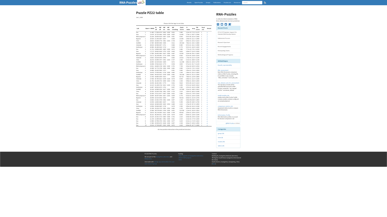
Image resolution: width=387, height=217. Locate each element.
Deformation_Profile (224, 115)
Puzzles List (227, 2)
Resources (237, 2)
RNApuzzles (148, 159)
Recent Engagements (224, 46)
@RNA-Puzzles (230, 123)
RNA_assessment (223, 70)
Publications (217, 2)
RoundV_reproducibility (225, 65)
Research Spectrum (224, 42)
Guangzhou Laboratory (163, 157)
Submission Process (224, 38)
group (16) (221, 133)
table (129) (221, 146)
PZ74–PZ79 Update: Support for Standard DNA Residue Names (227, 33)
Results (189, 2)
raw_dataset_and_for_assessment (228, 83)
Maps (213, 164)
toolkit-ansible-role (223, 95)
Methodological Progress (225, 55)
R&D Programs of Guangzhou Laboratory (191, 156)
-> (207, 32)
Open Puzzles (199, 2)
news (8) (220, 137)
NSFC (180, 160)
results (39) (221, 142)
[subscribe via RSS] (265, 2)
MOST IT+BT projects (185, 158)
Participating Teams (224, 51)
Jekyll (155, 162)
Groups (208, 2)
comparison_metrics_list (225, 106)
